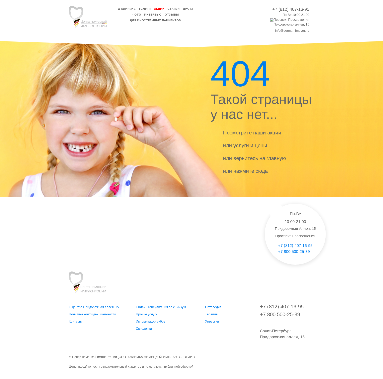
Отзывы (172, 14)
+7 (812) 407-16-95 (290, 9)
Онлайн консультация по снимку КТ (162, 307)
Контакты (76, 321)
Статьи (174, 8)
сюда (262, 171)
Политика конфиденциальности (92, 314)
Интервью (153, 14)
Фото (136, 14)
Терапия (211, 314)
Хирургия (212, 321)
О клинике (126, 8)
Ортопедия (213, 307)
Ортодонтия (145, 328)
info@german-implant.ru (292, 30)
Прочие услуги (146, 314)
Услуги (145, 8)
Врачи (188, 8)
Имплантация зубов (150, 321)
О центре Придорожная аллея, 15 (94, 307)
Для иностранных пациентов (155, 20)
